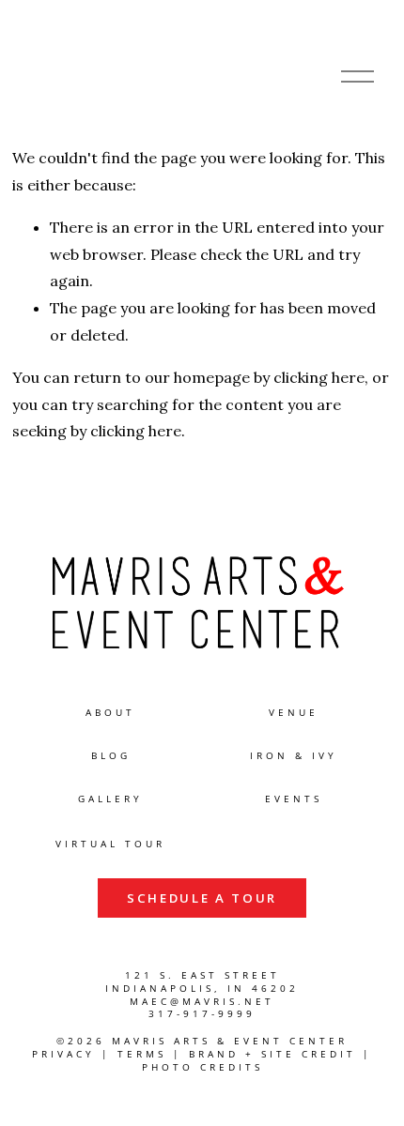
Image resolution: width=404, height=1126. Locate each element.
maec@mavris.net (202, 1002)
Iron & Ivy (293, 756)
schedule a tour (202, 898)
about (110, 713)
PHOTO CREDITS (202, 1067)
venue (294, 713)
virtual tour (110, 844)
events (293, 799)
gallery (110, 799)
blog (111, 756)
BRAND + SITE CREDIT (272, 1054)
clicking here (319, 377)
